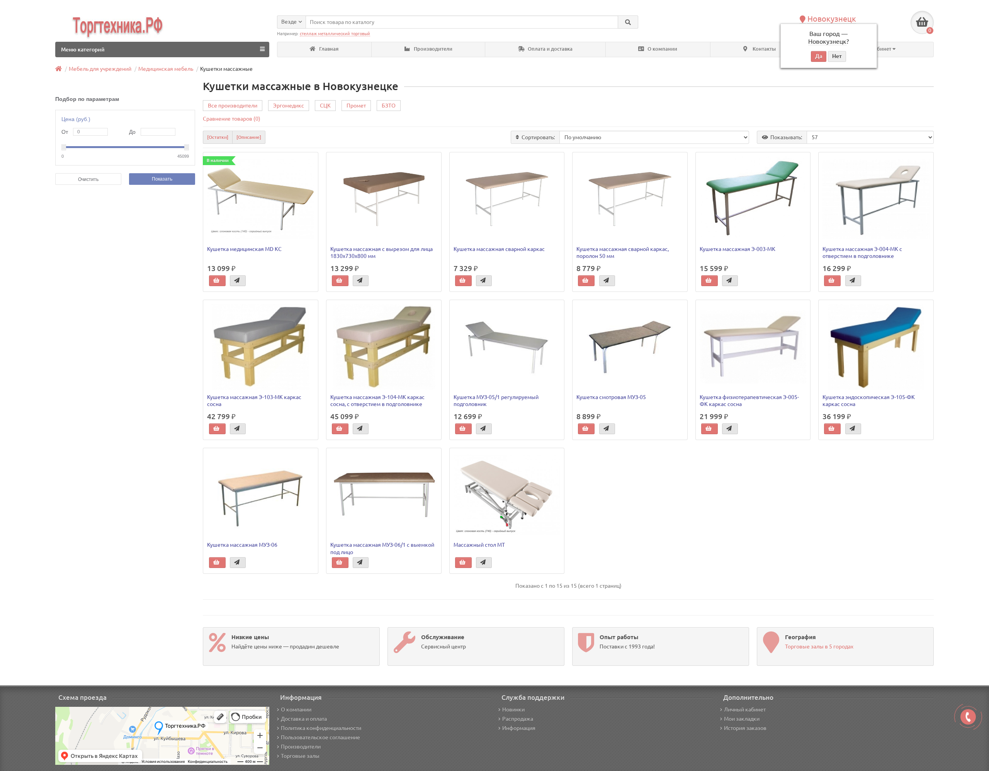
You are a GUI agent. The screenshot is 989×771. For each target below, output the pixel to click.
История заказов (745, 728)
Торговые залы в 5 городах (819, 646)
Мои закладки (742, 719)
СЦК (325, 105)
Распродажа (517, 719)
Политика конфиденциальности (321, 728)
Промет (356, 105)
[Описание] (248, 137)
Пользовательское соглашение (320, 737)
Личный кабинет (745, 709)
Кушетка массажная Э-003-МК (737, 249)
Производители (432, 49)
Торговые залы (300, 756)
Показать (162, 179)
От (64, 132)
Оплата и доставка (550, 49)
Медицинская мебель (165, 69)
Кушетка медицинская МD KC (244, 249)
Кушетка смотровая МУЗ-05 (611, 397)
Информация (518, 728)
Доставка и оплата (304, 719)
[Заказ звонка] (968, 717)
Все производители (232, 105)
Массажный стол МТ (479, 545)
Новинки (513, 709)
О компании (661, 49)
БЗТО (389, 105)
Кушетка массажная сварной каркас (499, 249)
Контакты (763, 49)
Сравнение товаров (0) (231, 119)
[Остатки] (217, 137)
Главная (328, 49)
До (132, 132)
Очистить (88, 179)
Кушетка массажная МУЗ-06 (242, 545)
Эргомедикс (288, 105)
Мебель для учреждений (100, 69)
